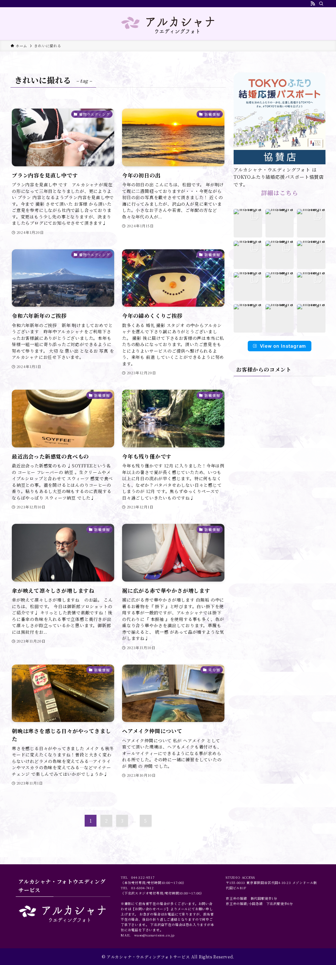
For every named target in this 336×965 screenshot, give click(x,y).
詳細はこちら (279, 192)
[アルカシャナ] (168, 25)
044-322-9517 (143, 877)
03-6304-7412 (142, 887)
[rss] (312, 3)
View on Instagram (283, 346)
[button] (248, 223)
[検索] (321, 3)
